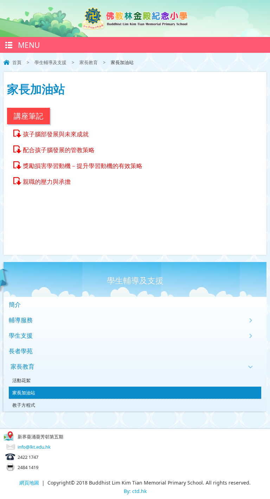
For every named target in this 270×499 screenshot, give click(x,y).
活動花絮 (21, 380)
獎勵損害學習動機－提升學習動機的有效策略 (82, 166)
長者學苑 (21, 351)
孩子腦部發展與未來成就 (56, 134)
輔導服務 (21, 320)
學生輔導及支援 (50, 62)
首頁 (16, 62)
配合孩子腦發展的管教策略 (59, 150)
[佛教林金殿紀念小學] (135, 28)
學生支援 (21, 335)
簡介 (15, 304)
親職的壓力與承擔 (47, 181)
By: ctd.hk (135, 491)
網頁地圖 (29, 482)
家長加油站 (23, 392)
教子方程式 (23, 405)
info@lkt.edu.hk (34, 447)
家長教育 (88, 62)
